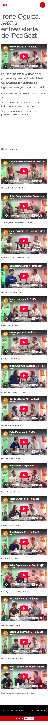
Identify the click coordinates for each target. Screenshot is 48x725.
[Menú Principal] (42, 5)
